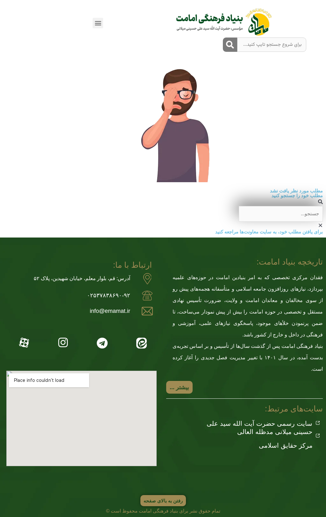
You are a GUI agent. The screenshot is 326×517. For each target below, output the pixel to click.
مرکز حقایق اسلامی (286, 445)
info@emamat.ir (110, 311)
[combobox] (271, 45)
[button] (98, 23)
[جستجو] (230, 45)
